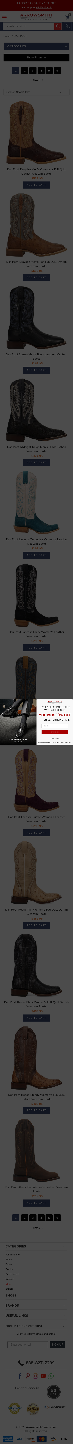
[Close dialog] (72, 699)
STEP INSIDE (55, 732)
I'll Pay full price (55, 738)
